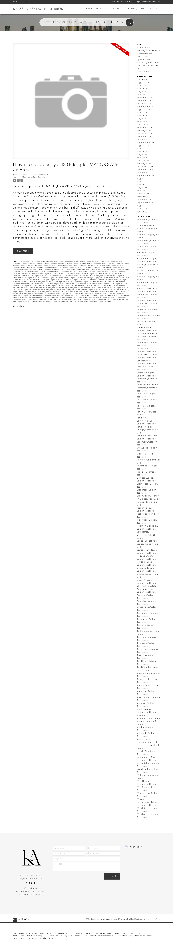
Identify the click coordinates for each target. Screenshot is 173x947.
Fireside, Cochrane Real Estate (118, 278)
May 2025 (142, 119)
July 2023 (142, 182)
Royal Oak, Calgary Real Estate (43, 291)
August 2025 (143, 110)
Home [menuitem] (88, 9)
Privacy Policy (124, 919)
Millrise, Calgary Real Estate (75, 285)
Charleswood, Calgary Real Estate (71, 267)
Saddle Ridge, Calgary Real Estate (49, 293)
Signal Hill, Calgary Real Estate (72, 293)
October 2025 (144, 104)
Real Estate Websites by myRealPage (145, 919)
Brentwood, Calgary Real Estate (45, 265)
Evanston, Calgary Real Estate (52, 278)
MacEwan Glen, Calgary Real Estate (116, 283)
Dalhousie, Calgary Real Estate (47, 274)
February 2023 (144, 197)
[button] (26, 883)
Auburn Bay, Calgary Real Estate (24, 263)
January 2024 (144, 164)
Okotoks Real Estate (119, 285)
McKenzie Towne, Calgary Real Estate (51, 285)
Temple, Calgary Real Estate (53, 297)
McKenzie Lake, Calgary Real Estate (25, 285)
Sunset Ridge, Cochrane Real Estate (30, 297)
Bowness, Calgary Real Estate (118, 263)
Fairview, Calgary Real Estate (73, 278)
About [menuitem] (153, 9)
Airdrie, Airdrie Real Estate (69, 261)
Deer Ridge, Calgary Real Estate (70, 274)
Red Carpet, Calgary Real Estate (25, 289)
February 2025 (144, 128)
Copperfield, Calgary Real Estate (63, 269)
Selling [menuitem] (130, 9)
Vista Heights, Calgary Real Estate (39, 299)
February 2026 (144, 98)
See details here (102, 186)
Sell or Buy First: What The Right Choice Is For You (148, 66)
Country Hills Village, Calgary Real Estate (115, 269)
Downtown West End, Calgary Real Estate (94, 276)
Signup (16, 2)
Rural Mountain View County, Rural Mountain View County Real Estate (103, 291)
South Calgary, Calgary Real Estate (30, 295)
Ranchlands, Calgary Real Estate (118, 287)
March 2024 (143, 161)
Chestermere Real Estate (92, 267)
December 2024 (145, 134)
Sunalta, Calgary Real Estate (79, 295)
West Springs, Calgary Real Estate (109, 299)
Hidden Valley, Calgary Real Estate (38, 282)
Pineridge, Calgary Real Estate (71, 287)
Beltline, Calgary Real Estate (97, 263)
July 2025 (142, 113)
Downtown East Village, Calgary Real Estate (63, 276)
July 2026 (142, 86)
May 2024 (142, 155)
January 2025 (144, 131)
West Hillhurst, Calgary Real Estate (85, 299)
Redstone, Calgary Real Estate (47, 289)
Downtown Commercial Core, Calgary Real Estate (30, 276)
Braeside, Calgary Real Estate (23, 265)
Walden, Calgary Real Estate (62, 299)
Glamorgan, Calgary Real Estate (52, 280)
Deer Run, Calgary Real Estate (92, 274)
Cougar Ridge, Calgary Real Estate (88, 269)
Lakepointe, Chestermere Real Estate (25, 283)
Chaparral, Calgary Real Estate (47, 267)
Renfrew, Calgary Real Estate (69, 289)
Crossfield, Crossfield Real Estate (24, 274)
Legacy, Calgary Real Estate (64, 283)
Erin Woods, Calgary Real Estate (29, 278)
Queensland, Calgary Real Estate (94, 287)
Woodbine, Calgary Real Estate (77, 301)
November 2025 (145, 101)
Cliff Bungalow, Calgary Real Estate (113, 267)
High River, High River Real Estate (62, 282)
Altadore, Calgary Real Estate (89, 261)
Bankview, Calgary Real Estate (46, 263)
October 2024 (144, 140)
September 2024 (145, 143)
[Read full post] (71, 102)
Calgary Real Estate (118, 265)
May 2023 (142, 188)
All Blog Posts (143, 48)
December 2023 (145, 167)
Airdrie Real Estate (52, 261)
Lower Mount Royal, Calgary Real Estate (89, 283)
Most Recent (143, 80)
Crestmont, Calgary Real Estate (99, 271)
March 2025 (143, 125)
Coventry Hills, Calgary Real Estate (26, 271)
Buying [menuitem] (117, 9)
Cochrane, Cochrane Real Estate (40, 269)
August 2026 (143, 83)
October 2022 (144, 200)
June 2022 (142, 212)
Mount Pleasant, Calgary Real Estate (98, 285)
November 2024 (145, 137)
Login (26, 2)
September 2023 (145, 176)
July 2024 (142, 149)
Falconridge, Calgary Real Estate (95, 278)
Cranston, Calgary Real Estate (49, 271)
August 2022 (143, 206)
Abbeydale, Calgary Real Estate (34, 261)
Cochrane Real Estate (20, 269)
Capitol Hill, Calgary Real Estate (24, 267)
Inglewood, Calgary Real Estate (85, 282)
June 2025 (142, 116)
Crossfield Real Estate (118, 271)
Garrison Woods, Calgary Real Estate (27, 280)
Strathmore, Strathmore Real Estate (56, 295)
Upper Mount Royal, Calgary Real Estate (102, 297)
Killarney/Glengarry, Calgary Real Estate (111, 282)
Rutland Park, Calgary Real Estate (24, 293)
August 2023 (143, 179)
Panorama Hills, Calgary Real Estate (25, 287)
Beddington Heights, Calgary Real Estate (72, 263)
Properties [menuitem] (101, 9)
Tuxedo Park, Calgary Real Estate (75, 297)
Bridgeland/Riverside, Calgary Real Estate (72, 265)
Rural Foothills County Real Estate (66, 291)
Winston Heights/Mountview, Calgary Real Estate (48, 301)
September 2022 (145, 203)
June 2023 (142, 185)
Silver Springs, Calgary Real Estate (96, 293)
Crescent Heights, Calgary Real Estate (74, 271)
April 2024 (142, 158)
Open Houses (143, 60)
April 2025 (142, 122)
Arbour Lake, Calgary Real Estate (112, 261)
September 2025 (145, 107)
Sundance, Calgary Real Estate (100, 295)
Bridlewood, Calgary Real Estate (33, 177)
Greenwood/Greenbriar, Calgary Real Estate (103, 280)
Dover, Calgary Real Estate (112, 274)
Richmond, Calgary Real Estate (91, 289)
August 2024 (143, 146)
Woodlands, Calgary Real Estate (100, 301)
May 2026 (142, 92)
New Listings (143, 57)
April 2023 (142, 191)
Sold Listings (143, 72)
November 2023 (145, 170)
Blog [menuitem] (144, 9)
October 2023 (144, 173)
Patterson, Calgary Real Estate (49, 287)
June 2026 (142, 89)
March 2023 (143, 194)
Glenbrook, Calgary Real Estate (75, 280)
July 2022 (142, 209)
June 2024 (142, 152)
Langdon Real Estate (46, 283)
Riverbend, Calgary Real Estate (113, 289)
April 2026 (142, 95)
